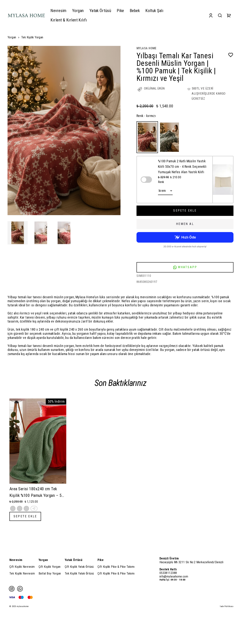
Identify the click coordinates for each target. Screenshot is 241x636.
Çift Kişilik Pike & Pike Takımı (116, 566)
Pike (101, 560)
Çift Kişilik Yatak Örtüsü (79, 566)
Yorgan (12, 37)
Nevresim (15, 560)
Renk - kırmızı (146, 116)
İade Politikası (226, 606)
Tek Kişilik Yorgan (32, 37)
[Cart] (228, 15)
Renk (161, 182)
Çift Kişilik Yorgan (50, 566)
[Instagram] (11, 589)
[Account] (210, 15)
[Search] (219, 15)
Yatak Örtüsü (73, 560)
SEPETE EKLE (185, 210)
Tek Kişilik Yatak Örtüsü (79, 573)
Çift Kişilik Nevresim (22, 566)
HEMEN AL (185, 224)
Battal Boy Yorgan (50, 573)
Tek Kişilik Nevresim (22, 573)
